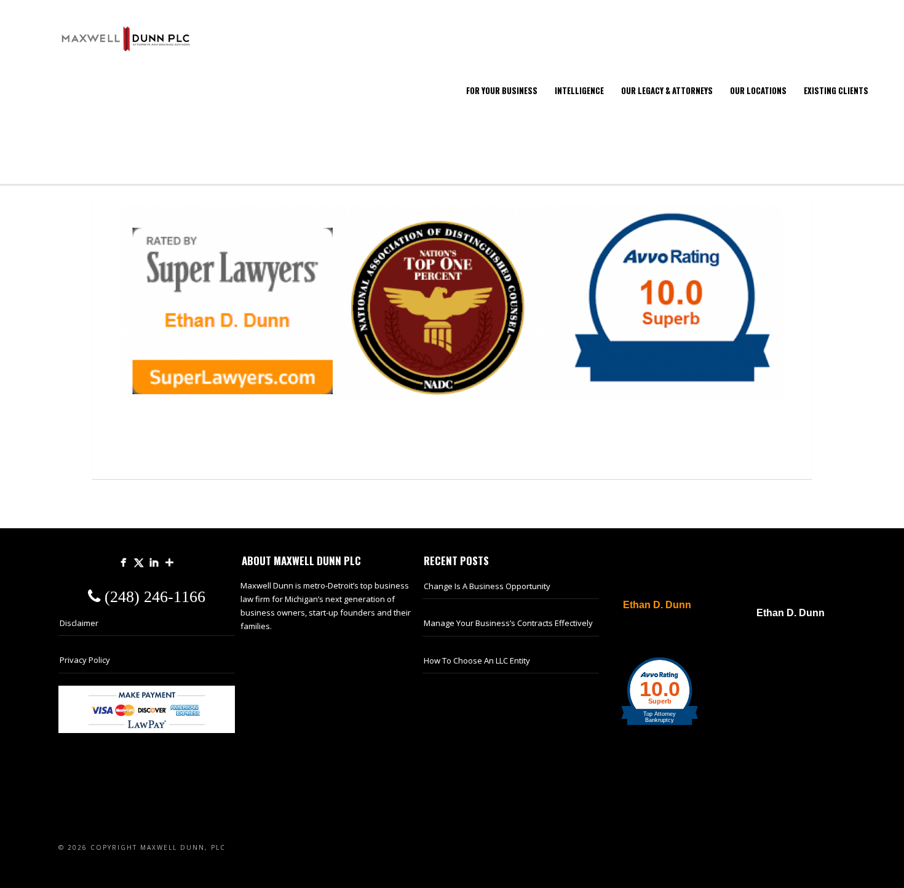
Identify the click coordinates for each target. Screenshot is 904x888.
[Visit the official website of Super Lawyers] (651, 634)
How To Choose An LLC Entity (477, 660)
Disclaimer (79, 622)
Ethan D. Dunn (657, 605)
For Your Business (501, 90)
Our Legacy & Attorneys (667, 90)
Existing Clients (836, 90)
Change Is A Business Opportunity (487, 586)
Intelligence (579, 90)
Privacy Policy (85, 659)
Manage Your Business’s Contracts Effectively (508, 622)
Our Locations (758, 90)
